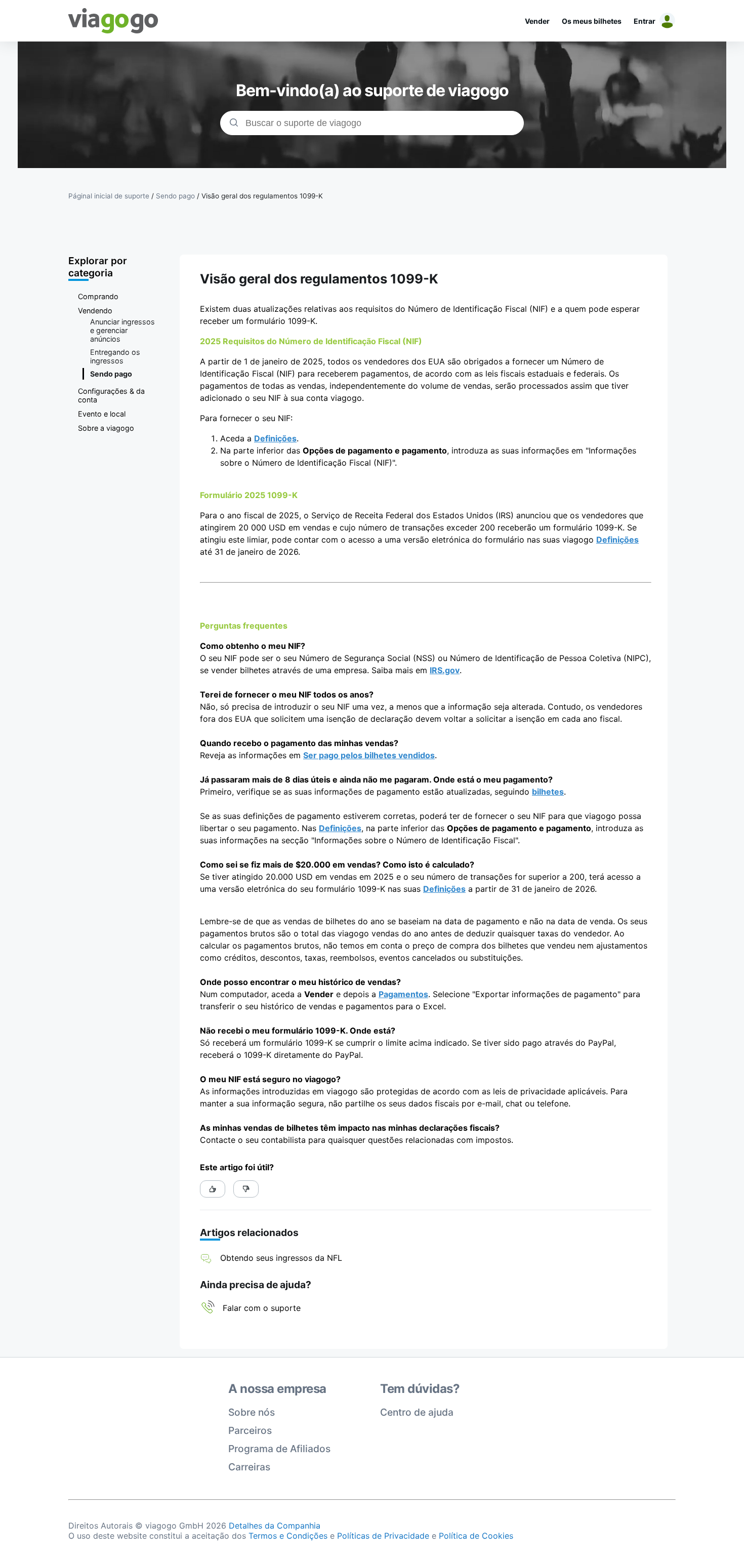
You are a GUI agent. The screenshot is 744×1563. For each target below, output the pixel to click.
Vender (537, 21)
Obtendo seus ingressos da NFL (281, 1258)
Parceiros (250, 1430)
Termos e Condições (288, 1536)
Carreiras (249, 1467)
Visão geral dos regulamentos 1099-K (262, 196)
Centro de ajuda (416, 1412)
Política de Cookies (476, 1536)
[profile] (665, 21)
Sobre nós (251, 1412)
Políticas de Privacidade (383, 1536)
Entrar (644, 21)
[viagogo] (113, 20)
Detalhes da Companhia (274, 1525)
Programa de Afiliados (279, 1449)
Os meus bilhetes (592, 21)
